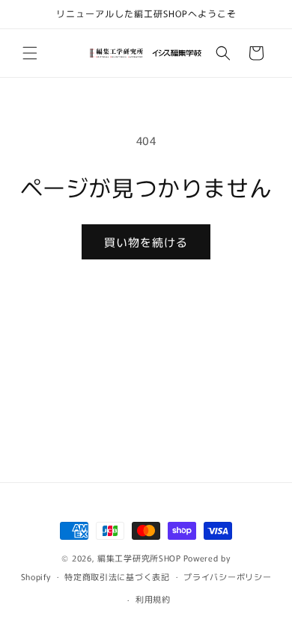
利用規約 (153, 599)
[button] (29, 53)
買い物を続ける (146, 242)
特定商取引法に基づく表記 (116, 576)
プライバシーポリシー (227, 576)
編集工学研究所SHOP (139, 558)
